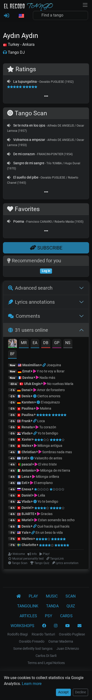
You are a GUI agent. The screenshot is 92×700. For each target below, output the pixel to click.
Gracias (46, 514)
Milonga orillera (47, 477)
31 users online (31, 330)
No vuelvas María (59, 384)
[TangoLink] (44, 365)
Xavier (27, 439)
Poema (18, 221)
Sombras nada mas (56, 452)
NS (67, 342)
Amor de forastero (50, 390)
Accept (63, 692)
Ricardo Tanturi (43, 634)
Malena (45, 408)
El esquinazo (50, 402)
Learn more (31, 683)
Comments (28, 316)
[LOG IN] (6, 16)
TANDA (52, 606)
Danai (26, 390)
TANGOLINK (27, 606)
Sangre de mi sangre (28, 163)
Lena (25, 477)
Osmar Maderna (60, 641)
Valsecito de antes (48, 458)
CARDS (66, 616)
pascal (27, 464)
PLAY (33, 596)
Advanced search (34, 288)
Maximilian (31, 365)
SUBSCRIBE (49, 248)
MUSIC (52, 596)
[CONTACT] (79, 626)
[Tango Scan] (35, 396)
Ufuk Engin (32, 384)
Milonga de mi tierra (54, 470)
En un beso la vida (49, 532)
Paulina (28, 408)
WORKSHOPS (22, 625)
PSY (48, 616)
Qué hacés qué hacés (53, 526)
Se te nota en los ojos (29, 125)
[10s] (9, 81)
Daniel (27, 495)
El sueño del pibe (25, 177)
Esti (24, 458)
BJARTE (28, 514)
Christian (29, 452)
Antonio (28, 470)
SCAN (71, 596)
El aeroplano (43, 483)
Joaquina (54, 365)
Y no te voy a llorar (50, 371)
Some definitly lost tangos (33, 648)
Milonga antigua (49, 446)
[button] (21, 16)
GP (56, 342)
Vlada (26, 433)
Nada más (47, 378)
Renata (27, 427)
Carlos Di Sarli (46, 656)
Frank (26, 421)
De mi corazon (24, 154)
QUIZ (70, 606)
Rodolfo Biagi (17, 634)
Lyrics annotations (35, 302)
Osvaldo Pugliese (72, 634)
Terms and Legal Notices (46, 663)
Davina (27, 378)
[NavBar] (85, 4)
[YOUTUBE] (67, 626)
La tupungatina (25, 81)
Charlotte (29, 545)
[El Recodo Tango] (19, 596)
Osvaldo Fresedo (31, 641)
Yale (25, 532)
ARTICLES (28, 616)
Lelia (41, 495)
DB (45, 342)
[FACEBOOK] (44, 626)
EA (35, 342)
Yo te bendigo (48, 433)
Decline (80, 692)
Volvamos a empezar (29, 140)
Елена (26, 489)
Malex (26, 446)
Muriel (27, 520)
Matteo (27, 539)
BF (12, 353)
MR (24, 342)
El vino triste (47, 464)
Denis (26, 396)
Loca (41, 421)
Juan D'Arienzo (67, 648)
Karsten (28, 402)
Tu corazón (47, 427)
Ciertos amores (48, 396)
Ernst (26, 371)
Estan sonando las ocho (56, 520)
